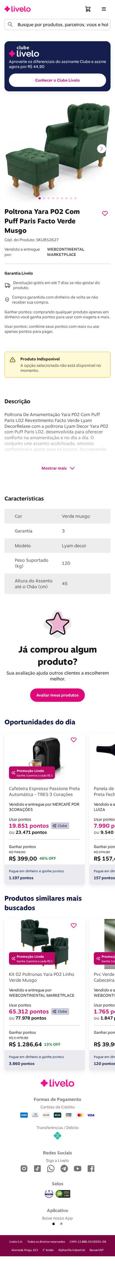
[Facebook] (91, 1169)
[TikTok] (37, 1169)
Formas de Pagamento (57, 1099)
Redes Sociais (57, 1152)
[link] (17, 9)
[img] (63, 1194)
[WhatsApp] (50, 1169)
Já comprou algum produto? (58, 655)
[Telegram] (64, 1169)
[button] (88, 9)
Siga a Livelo (57, 1160)
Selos (57, 1183)
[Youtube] (77, 1169)
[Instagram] (24, 1169)
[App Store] (53, 1224)
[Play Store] (61, 1224)
